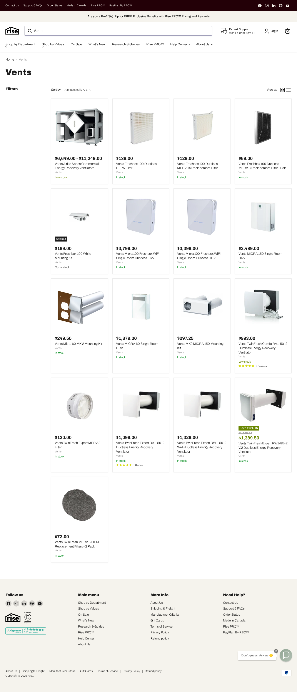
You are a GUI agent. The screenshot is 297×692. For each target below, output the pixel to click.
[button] (272, 31)
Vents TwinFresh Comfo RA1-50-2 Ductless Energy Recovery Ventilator (263, 348)
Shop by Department (20, 44)
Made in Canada (76, 5)
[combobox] (118, 31)
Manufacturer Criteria (164, 614)
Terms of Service (161, 626)
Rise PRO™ (98, 5)
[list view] (289, 90)
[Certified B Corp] (27, 617)
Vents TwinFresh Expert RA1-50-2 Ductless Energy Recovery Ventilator (140, 447)
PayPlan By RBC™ (120, 5)
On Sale (76, 44)
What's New (96, 44)
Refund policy (159, 638)
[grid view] (283, 90)
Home (9, 59)
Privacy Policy (159, 632)
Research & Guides (126, 44)
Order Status (54, 5)
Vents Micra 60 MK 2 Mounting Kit (78, 343)
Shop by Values (53, 44)
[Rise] (12, 617)
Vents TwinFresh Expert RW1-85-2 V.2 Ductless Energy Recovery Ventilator (263, 448)
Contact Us (12, 5)
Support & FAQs (32, 5)
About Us (203, 44)
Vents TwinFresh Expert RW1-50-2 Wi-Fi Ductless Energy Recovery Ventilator (201, 447)
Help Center (179, 44)
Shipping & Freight (162, 608)
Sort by (56, 89)
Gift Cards (157, 620)
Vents (58, 172)
